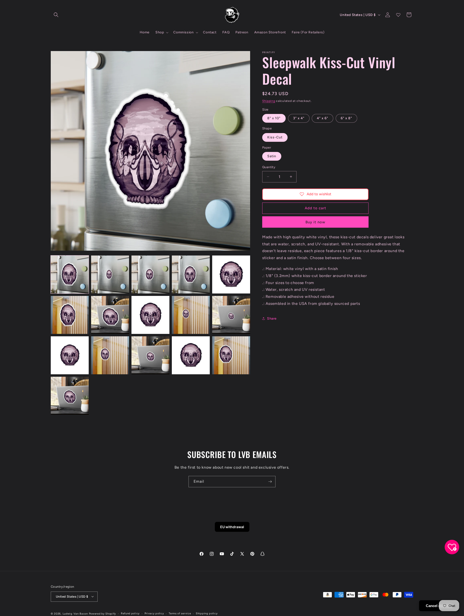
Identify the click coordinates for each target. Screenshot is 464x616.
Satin (271, 156)
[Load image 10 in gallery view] (231, 315)
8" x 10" (274, 118)
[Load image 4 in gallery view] (191, 274)
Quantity (268, 167)
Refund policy (130, 613)
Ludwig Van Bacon (75, 613)
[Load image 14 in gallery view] (191, 355)
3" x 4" (298, 118)
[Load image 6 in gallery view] (70, 315)
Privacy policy (154, 613)
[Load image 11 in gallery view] (70, 355)
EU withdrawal (232, 527)
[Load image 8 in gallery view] (150, 315)
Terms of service (180, 613)
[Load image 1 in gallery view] (70, 274)
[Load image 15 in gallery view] (231, 355)
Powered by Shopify (102, 613)
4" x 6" (322, 118)
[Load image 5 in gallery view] (231, 274)
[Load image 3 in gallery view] (150, 274)
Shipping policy (207, 613)
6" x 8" (346, 118)
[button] (56, 14)
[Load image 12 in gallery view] (110, 355)
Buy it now (315, 222)
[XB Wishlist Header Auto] (398, 14)
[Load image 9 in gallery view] (191, 315)
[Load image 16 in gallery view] (70, 396)
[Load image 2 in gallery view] (110, 274)
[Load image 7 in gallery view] (110, 315)
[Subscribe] (270, 481)
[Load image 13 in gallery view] (150, 355)
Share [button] (272, 318)
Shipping (268, 101)
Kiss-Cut (275, 137)
